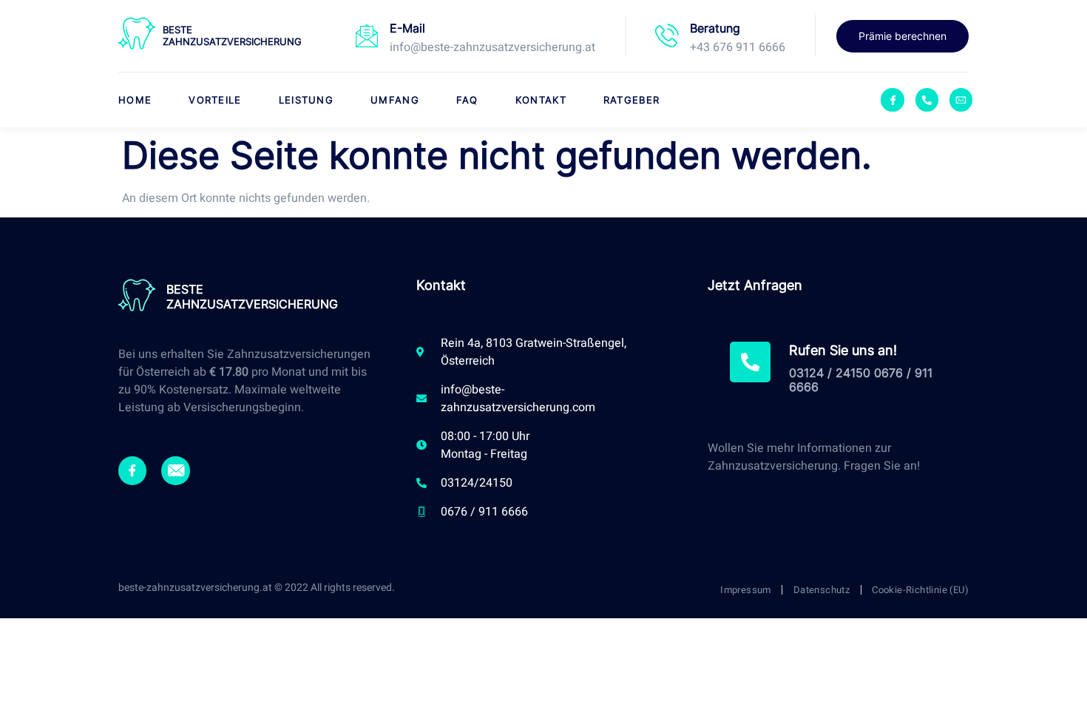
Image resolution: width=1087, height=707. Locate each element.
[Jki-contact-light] (960, 99)
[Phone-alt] (926, 99)
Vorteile (215, 100)
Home (135, 100)
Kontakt (540, 100)
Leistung (306, 100)
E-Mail (407, 28)
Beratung (715, 28)
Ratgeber (631, 100)
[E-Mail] (367, 35)
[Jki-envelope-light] (175, 470)
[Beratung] (667, 35)
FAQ (467, 100)
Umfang (394, 100)
